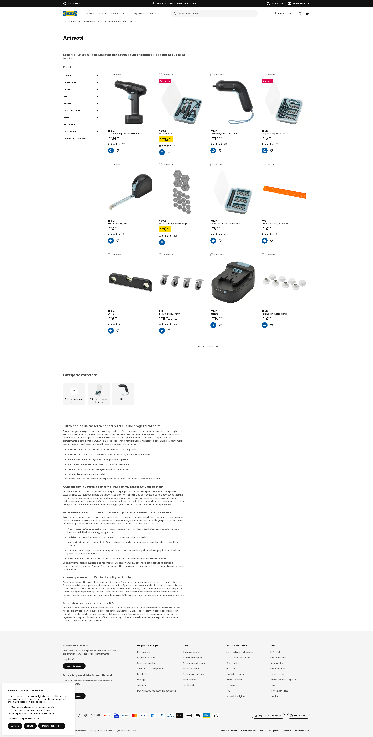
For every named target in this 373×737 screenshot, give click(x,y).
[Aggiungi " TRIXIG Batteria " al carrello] (213, 325)
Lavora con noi (277, 674)
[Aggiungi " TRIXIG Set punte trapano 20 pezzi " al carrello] (265, 150)
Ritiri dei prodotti (234, 679)
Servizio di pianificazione (194, 674)
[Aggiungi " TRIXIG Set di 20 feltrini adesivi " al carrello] (162, 242)
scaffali (138, 610)
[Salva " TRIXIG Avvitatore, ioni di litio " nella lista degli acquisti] (220, 150)
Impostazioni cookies (52, 726)
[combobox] (213, 13)
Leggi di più (68, 58)
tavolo (166, 494)
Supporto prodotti (235, 674)
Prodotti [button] (90, 13)
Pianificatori (142, 674)
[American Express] (152, 715)
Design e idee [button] (137, 13)
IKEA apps (142, 679)
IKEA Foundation (278, 668)
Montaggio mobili (191, 652)
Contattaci (231, 685)
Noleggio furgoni (191, 668)
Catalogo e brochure (147, 663)
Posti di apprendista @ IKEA (283, 679)
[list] (186, 394)
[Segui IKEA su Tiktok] (78, 715)
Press (272, 685)
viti (97, 498)
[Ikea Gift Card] (197, 715)
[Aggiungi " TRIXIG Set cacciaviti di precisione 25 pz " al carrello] (213, 241)
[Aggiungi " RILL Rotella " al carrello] (162, 331)
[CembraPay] (170, 715)
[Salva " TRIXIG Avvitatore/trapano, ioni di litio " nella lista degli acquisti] (118, 150)
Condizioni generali (302, 731)
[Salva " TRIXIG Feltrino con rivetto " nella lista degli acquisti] (272, 325)
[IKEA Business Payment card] (215, 715)
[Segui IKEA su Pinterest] (85, 715)
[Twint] (179, 715)
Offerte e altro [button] (118, 13)
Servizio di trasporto (193, 657)
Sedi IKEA (141, 685)
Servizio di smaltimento (194, 663)
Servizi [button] (153, 13)
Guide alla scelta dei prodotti (150, 668)
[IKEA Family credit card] (206, 715)
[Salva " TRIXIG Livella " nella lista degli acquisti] (118, 331)
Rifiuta (30, 726)
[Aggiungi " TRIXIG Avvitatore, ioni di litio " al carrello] (213, 150)
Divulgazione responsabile (280, 731)
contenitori (160, 610)
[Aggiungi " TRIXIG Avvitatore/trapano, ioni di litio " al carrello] (111, 150)
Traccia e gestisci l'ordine (238, 657)
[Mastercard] (134, 715)
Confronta (116, 74)
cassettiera (124, 562)
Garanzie (230, 668)
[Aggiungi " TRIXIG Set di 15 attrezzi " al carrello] (162, 152)
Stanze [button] (102, 13)
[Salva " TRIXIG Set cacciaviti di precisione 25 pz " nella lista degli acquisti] (220, 241)
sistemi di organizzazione (153, 614)
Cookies (262, 731)
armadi (149, 494)
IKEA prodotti (143, 652)
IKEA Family (275, 652)
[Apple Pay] (188, 715)
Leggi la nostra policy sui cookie (24, 718)
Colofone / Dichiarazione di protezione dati (238, 731)
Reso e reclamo (233, 663)
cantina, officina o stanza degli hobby (111, 617)
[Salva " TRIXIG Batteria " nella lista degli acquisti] (220, 325)
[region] (38, 709)
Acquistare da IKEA (146, 657)
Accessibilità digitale (235, 696)
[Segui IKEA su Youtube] (98, 715)
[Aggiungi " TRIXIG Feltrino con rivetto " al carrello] (265, 325)
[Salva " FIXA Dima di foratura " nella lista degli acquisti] (272, 241)
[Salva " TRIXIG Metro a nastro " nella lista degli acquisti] (118, 241)
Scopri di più (68, 659)
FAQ (228, 690)
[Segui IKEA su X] (92, 715)
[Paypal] (161, 715)
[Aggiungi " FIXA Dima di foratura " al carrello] (265, 241)
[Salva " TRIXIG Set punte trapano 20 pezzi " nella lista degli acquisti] (272, 150)
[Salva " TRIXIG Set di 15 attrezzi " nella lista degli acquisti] (169, 152)
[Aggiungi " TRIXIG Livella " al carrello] (111, 331)
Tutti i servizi (189, 685)
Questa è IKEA (276, 663)
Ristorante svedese (279, 690)
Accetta (15, 726)
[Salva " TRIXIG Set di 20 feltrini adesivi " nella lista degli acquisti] (169, 242)
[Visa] (143, 715)
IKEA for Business (278, 657)
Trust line (274, 696)
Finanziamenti (190, 679)
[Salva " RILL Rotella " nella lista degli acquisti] (169, 331)
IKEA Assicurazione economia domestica (156, 690)
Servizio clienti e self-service (239, 652)
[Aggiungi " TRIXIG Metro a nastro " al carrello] (111, 241)
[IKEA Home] (70, 13)
